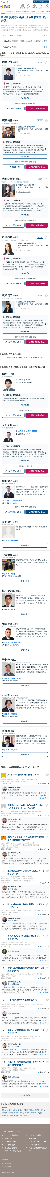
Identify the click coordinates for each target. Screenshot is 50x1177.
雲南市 (43, 1110)
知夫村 (16, 1115)
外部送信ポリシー (35, 1145)
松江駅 (21, 383)
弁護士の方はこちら (40, 2)
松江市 (28, 380)
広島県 (20, 431)
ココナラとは (10, 1145)
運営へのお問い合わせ (13, 1151)
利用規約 (32, 1138)
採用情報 (8, 1166)
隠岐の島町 (23, 1115)
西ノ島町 (10, 1115)
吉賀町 (40, 1113)
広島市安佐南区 (31, 431)
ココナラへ (6, 2)
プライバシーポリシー (37, 1142)
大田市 (26, 1110)
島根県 (20, 380)
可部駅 (7, 645)
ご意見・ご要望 (35, 1135)
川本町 (16, 1113)
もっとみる (25, 1095)
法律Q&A (8, 1138)
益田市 (20, 1110)
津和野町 (34, 1113)
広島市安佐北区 (16, 643)
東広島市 (14, 714)
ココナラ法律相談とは (13, 1135)
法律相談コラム (11, 1142)
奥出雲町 (4, 1113)
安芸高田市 (14, 541)
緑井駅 (21, 434)
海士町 (3, 1115)
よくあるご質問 (11, 1148)
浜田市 (9, 1110)
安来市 (31, 1110)
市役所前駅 (8, 576)
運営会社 (8, 1163)
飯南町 (10, 1113)
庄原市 (13, 574)
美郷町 (21, 68)
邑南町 (27, 1113)
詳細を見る (25, 545)
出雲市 (15, 1110)
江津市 (37, 1110)
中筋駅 (7, 681)
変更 (45, 35)
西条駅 (7, 716)
